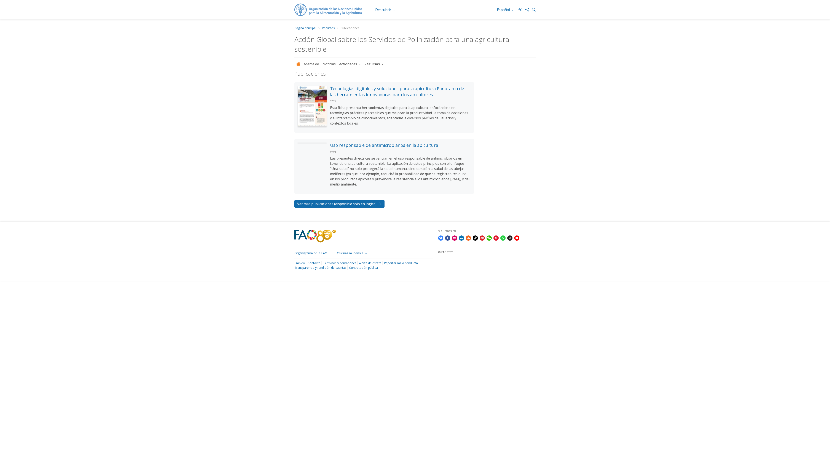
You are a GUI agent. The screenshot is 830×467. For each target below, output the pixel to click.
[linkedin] (461, 237)
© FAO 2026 (445, 252)
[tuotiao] (482, 237)
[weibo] (496, 237)
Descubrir (383, 9)
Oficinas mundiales (350, 253)
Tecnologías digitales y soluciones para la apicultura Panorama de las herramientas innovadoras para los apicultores (397, 92)
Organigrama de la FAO (310, 253)
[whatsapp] (503, 237)
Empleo (299, 263)
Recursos (328, 28)
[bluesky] (440, 237)
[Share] (525, 9)
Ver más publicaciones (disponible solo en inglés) (337, 204)
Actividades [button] (348, 64)
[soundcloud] (468, 237)
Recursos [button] (372, 64)
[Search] (532, 9)
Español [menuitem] (504, 9)
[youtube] (516, 237)
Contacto (314, 263)
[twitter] (509, 237)
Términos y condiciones (339, 263)
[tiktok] (475, 237)
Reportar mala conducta (401, 263)
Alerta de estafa (370, 263)
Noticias (329, 64)
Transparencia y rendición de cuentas (320, 267)
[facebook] (447, 237)
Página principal (305, 28)
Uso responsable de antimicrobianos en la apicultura (384, 145)
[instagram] (454, 237)
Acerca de (311, 64)
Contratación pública (363, 267)
